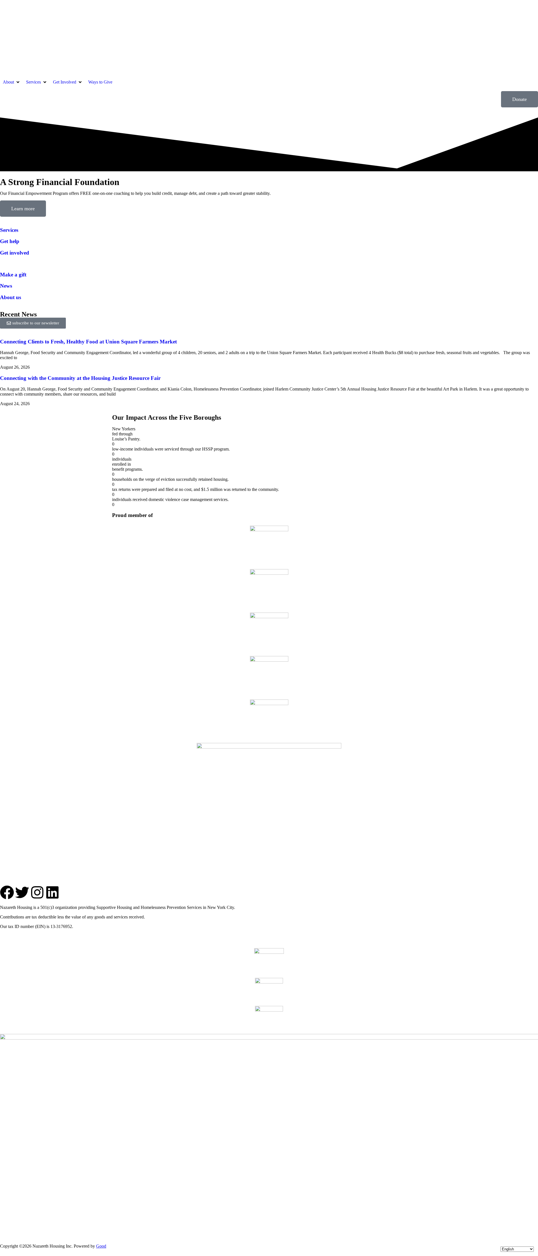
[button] (11, 82)
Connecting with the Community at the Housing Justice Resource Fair (80, 378)
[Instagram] (37, 892)
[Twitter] (22, 892)
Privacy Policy (13, 936)
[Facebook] (7, 892)
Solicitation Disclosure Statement (58, 936)
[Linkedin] (52, 892)
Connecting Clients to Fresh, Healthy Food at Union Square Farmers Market (88, 342)
